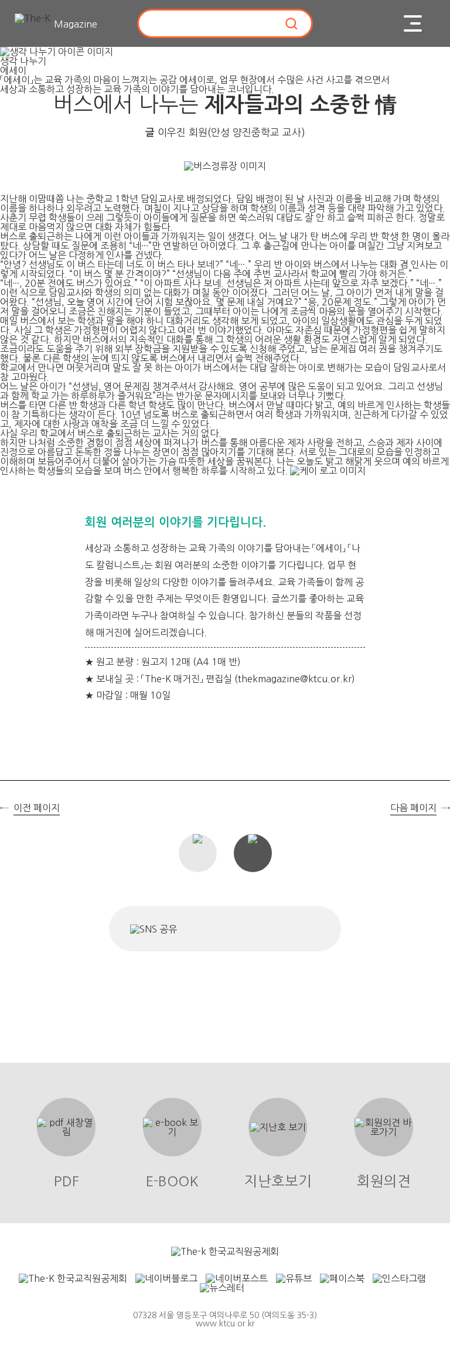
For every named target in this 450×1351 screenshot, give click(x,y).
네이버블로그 (230, 929)
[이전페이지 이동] (14, 691)
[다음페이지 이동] (435, 691)
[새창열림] (225, 1251)
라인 (304, 929)
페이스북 (195, 929)
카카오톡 (269, 929)
